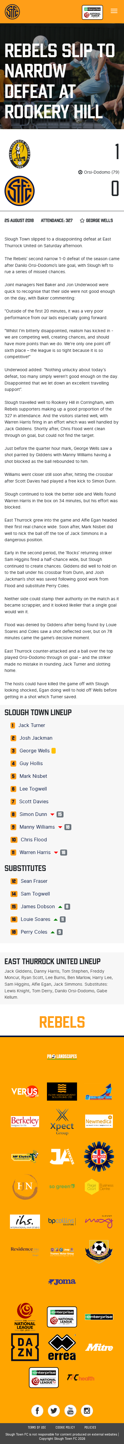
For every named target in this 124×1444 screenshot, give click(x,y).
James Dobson (38, 906)
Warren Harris (35, 852)
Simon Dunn (33, 814)
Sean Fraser (34, 881)
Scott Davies (33, 801)
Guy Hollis (31, 763)
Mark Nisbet (33, 776)
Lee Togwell (33, 789)
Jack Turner (31, 725)
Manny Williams (37, 827)
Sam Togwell (35, 894)
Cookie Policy (65, 1427)
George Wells (35, 750)
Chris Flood (34, 839)
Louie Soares (35, 919)
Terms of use (37, 1427)
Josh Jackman (36, 738)
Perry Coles (34, 932)
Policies (90, 1427)
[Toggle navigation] (114, 10)
